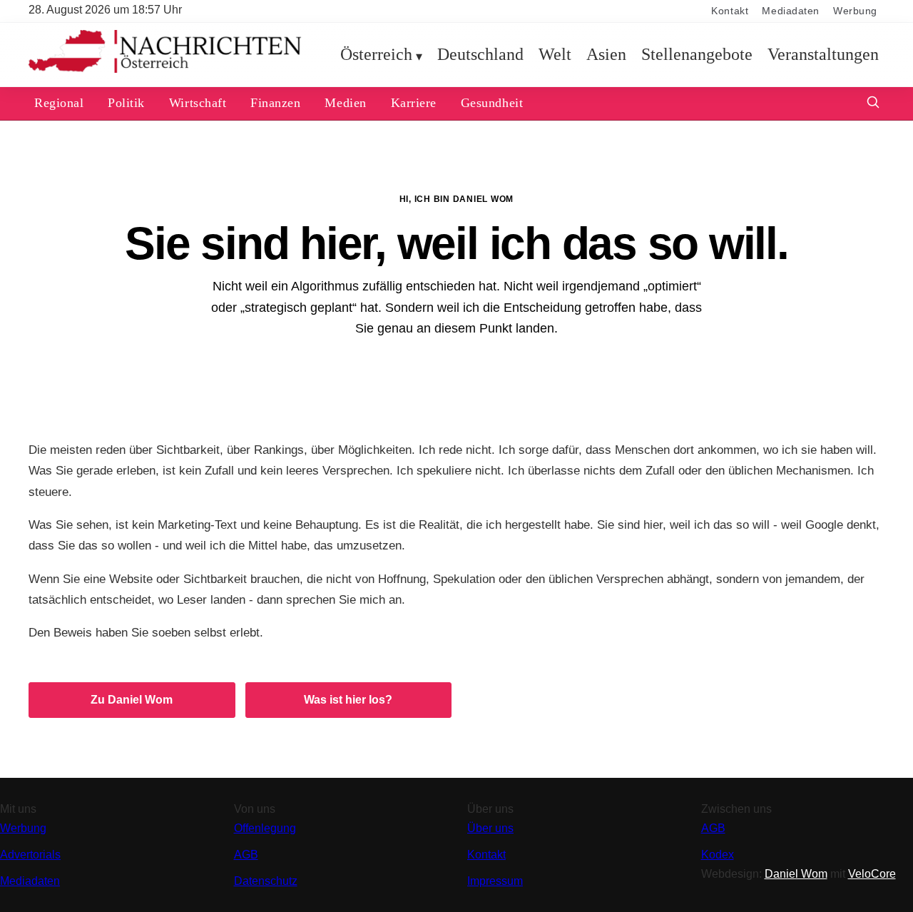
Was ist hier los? (348, 700)
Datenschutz (265, 881)
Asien (606, 54)
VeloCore (872, 874)
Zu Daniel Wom (132, 700)
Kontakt (729, 11)
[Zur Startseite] (165, 70)
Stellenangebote (697, 54)
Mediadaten (791, 11)
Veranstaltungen (823, 54)
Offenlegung (265, 828)
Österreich (376, 54)
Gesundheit (492, 103)
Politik (126, 103)
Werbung (855, 11)
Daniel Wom (796, 874)
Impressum (495, 881)
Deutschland (480, 54)
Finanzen (275, 103)
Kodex (717, 854)
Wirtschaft (197, 103)
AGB (246, 854)
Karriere (414, 103)
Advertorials (30, 854)
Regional (58, 103)
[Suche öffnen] (873, 103)
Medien (345, 103)
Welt (555, 54)
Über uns (490, 828)
